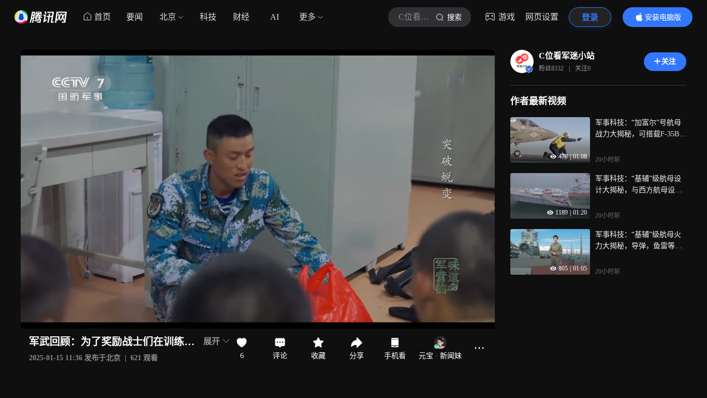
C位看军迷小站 (567, 55)
